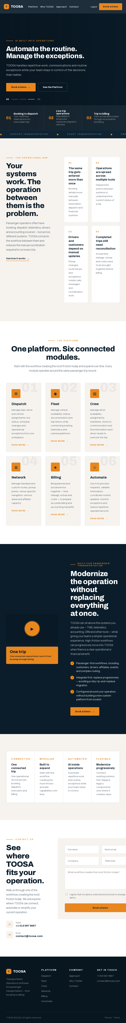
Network (45, 991)
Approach (61, 6)
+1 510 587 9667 (26, 925)
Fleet (44, 981)
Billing (44, 996)
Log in (94, 6)
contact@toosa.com (29, 936)
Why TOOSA (47, 6)
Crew (44, 986)
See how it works (17, 258)
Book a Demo (110, 7)
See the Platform (53, 87)
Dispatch (46, 975)
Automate (46, 1001)
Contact (74, 6)
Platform (33, 6)
